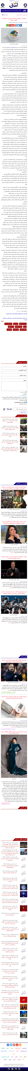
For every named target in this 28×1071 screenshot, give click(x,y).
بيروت (25, 326)
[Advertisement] (14, 346)
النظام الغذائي (13, 47)
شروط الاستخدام (23, 395)
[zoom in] (3, 14)
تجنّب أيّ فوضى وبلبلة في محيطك (10, 872)
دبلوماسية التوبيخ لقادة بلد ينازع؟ (10, 936)
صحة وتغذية (24, 14)
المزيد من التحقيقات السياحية (8, 692)
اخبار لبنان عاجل (8, 323)
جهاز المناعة (15, 329)
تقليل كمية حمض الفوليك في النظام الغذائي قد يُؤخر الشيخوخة (16, 313)
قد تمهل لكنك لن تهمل (9, 914)
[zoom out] (7, 14)
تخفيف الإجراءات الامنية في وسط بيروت (10, 1034)
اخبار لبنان (16, 323)
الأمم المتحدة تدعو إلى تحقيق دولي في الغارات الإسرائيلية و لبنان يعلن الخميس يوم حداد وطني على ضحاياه (10, 846)
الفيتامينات (15, 53)
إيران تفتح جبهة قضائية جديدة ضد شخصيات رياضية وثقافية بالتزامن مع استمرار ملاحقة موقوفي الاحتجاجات (14, 593)
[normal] (5, 14)
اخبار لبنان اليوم (22, 323)
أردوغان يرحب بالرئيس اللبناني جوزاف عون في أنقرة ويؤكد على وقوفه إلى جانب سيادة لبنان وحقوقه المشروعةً (10, 853)
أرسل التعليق (23, 412)
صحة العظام (11, 326)
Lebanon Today (18, 326)
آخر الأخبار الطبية (5, 803)
